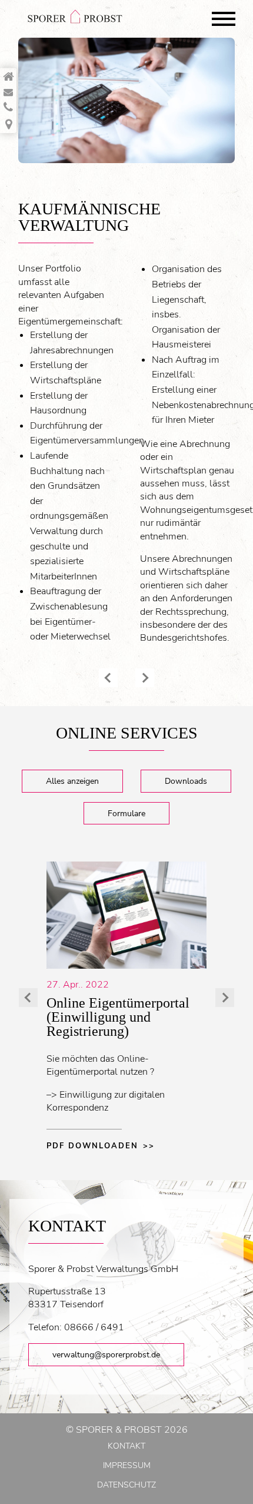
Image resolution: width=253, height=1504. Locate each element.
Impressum (127, 1465)
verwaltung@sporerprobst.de (106, 1354)
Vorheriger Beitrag (108, 677)
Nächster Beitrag (144, 677)
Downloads (186, 781)
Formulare (126, 813)
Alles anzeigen (72, 781)
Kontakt (126, 1446)
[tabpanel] (126, 100)
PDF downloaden (92, 1146)
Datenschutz (126, 1484)
